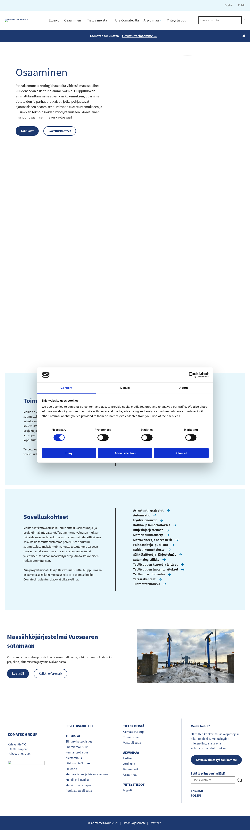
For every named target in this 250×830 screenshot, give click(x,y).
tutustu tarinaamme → (139, 36)
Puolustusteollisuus (79, 791)
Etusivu (54, 20)
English (228, 5)
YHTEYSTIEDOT (134, 785)
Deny (68, 453)
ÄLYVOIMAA (131, 753)
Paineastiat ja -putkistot (150, 545)
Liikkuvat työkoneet (78, 763)
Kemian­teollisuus (77, 752)
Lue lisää (18, 673)
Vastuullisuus (132, 743)
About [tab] (183, 387)
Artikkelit (129, 764)
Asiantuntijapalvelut (148, 510)
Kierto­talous (74, 758)
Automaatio (141, 515)
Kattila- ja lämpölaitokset (151, 525)
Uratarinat (130, 775)
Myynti (127, 790)
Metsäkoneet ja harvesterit (152, 540)
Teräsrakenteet (144, 579)
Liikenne (71, 769)
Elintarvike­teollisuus (79, 742)
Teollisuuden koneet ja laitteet (155, 564)
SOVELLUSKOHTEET (79, 726)
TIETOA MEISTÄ (133, 726)
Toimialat (27, 131)
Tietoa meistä (97, 20)
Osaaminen (72, 20)
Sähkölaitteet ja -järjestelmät (154, 554)
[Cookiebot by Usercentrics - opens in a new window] (191, 375)
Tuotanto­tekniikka (146, 584)
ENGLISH (197, 791)
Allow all (181, 453)
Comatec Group (133, 732)
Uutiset (128, 758)
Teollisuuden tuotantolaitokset (155, 569)
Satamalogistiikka (146, 559)
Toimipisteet (131, 737)
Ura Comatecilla (127, 20)
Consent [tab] (66, 387)
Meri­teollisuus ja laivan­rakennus (87, 774)
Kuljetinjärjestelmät (148, 530)
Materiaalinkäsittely (148, 535)
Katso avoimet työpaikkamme (216, 760)
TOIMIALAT (73, 736)
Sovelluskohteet (59, 131)
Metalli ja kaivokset (78, 780)
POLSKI (196, 795)
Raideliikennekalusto (148, 549)
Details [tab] (125, 387)
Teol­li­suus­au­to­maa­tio (149, 574)
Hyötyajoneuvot (145, 520)
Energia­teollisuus (77, 747)
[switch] (103, 437)
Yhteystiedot (176, 20)
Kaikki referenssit (50, 673)
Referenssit (130, 769)
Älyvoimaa (151, 20)
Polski (241, 5)
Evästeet (155, 823)
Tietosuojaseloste (134, 823)
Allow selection (125, 453)
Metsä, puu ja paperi (79, 785)
